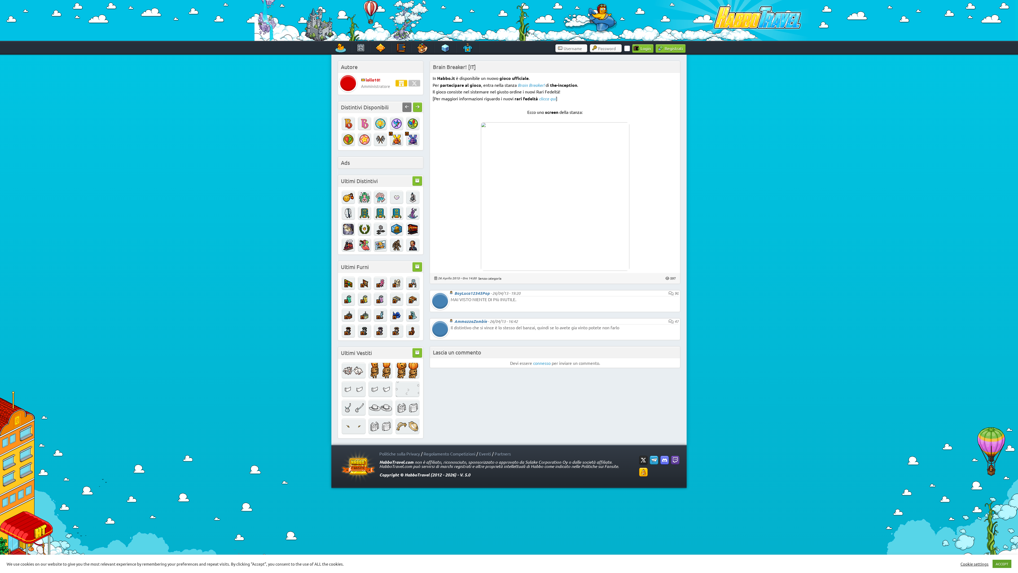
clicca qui (547, 98)
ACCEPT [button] (1002, 564)
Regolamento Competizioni (449, 453)
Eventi (485, 453)
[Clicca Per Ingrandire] (555, 269)
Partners (503, 453)
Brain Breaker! (531, 85)
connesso (542, 363)
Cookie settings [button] (974, 564)
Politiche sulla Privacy (399, 453)
